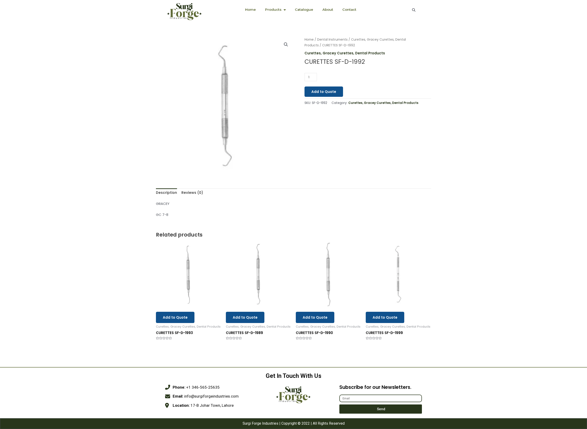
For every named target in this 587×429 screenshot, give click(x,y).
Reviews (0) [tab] (192, 192)
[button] (286, 44)
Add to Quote (323, 91)
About (327, 9)
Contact (349, 9)
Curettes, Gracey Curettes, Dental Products (345, 53)
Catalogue (304, 9)
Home (250, 9)
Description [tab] (166, 192)
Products (273, 9)
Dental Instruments (332, 39)
